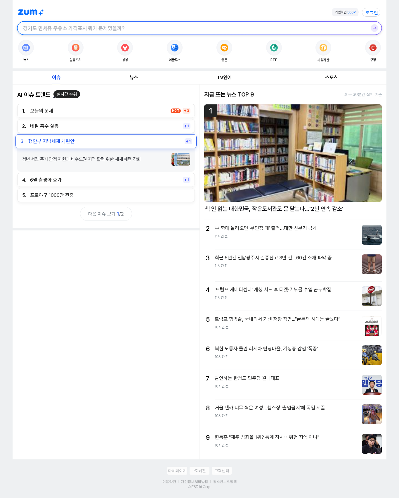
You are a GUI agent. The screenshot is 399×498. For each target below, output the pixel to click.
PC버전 (199, 470)
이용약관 (169, 482)
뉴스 (134, 77)
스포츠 (331, 77)
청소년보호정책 (225, 482)
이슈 (56, 77)
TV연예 (224, 77)
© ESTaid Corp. (199, 487)
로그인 (372, 12)
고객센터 (221, 470)
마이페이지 (177, 470)
